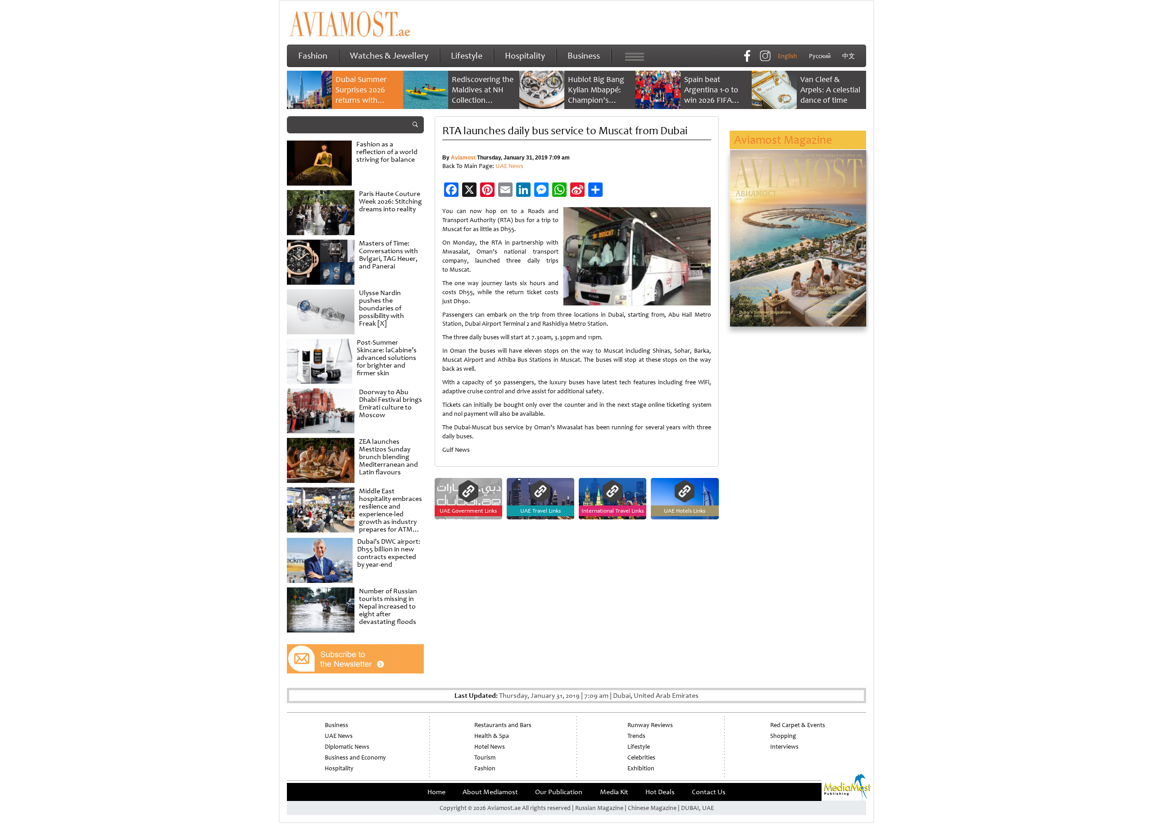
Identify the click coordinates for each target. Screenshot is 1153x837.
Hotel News (489, 747)
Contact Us (709, 791)
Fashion (312, 55)
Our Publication (558, 791)
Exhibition (640, 768)
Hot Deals (660, 791)
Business (583, 55)
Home (436, 791)
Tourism (484, 757)
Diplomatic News (347, 747)
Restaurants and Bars (502, 725)
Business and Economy (355, 757)
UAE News (509, 166)
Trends (636, 736)
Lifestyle (466, 55)
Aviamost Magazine (783, 140)
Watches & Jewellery (389, 55)
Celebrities (641, 757)
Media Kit (614, 791)
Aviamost (463, 158)
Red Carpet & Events (797, 725)
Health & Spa (491, 736)
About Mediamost (490, 791)
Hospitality (525, 55)
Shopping (783, 736)
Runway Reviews (650, 725)
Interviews (784, 747)
